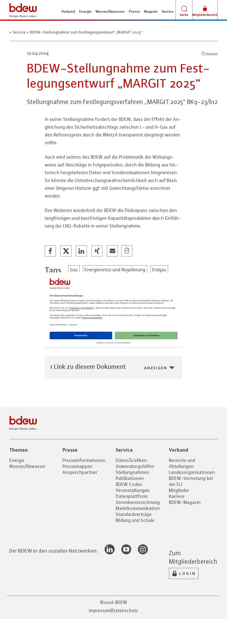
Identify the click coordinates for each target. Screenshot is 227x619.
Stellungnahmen (132, 472)
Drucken (211, 54)
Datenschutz (125, 610)
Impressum (100, 610)
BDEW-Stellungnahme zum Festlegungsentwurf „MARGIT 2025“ (86, 32)
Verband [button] (68, 11)
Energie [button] (85, 11)
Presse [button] (134, 11)
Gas (74, 269)
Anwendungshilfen (135, 466)
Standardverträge (134, 514)
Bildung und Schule (135, 520)
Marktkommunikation (138, 508)
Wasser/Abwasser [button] (110, 11)
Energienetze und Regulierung (115, 269)
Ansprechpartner (80, 472)
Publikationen (130, 478)
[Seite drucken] (127, 251)
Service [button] (168, 11)
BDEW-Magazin (185, 502)
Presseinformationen (84, 460)
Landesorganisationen (192, 472)
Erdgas (159, 269)
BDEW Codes (129, 484)
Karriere (177, 496)
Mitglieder (179, 490)
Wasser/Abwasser (27, 466)
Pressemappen (77, 466)
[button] (50, 251)
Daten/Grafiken (131, 460)
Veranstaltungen (133, 490)
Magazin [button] (151, 11)
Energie (17, 460)
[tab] (113, 366)
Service (19, 32)
